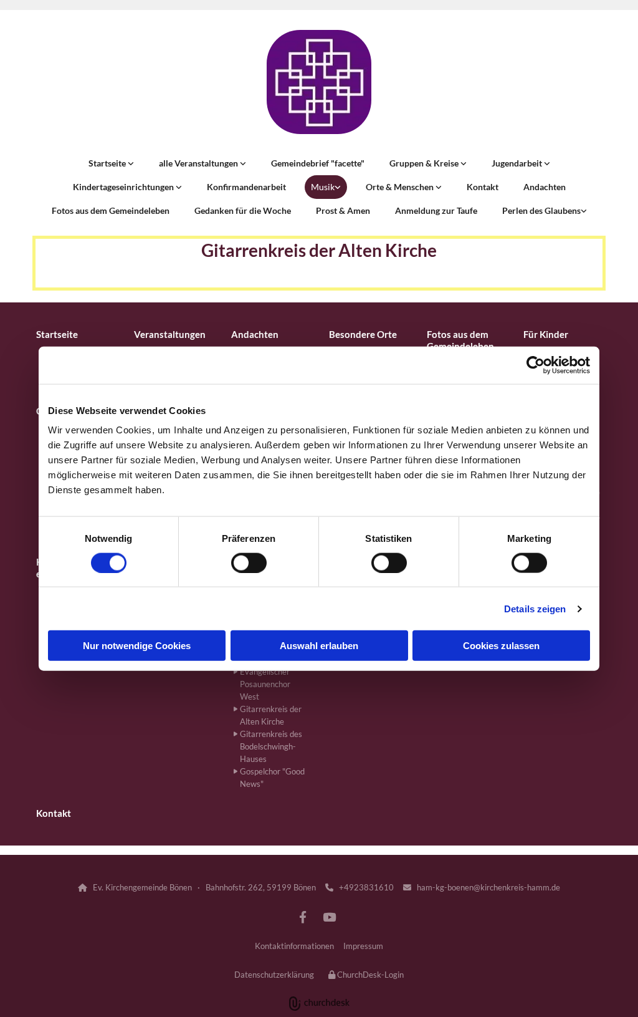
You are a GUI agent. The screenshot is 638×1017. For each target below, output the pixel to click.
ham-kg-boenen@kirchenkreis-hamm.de (481, 887)
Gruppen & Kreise (424, 163)
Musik (323, 186)
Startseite (108, 163)
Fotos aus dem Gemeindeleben (110, 210)
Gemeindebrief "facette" (317, 163)
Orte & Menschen (401, 186)
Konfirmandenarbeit (246, 186)
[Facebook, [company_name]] (302, 916)
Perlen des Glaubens (541, 210)
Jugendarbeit (518, 163)
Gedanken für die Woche (242, 210)
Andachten (544, 186)
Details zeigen (535, 608)
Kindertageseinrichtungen (124, 186)
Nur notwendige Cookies (137, 645)
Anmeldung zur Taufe (436, 210)
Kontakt (482, 186)
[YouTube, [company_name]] (329, 916)
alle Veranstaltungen (199, 163)
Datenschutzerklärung (274, 975)
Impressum (363, 946)
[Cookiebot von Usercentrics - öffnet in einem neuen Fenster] (535, 364)
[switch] (249, 562)
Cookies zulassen (501, 645)
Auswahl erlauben (319, 645)
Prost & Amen (343, 210)
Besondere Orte (363, 334)
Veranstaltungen (170, 334)
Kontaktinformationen (294, 946)
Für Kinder (545, 334)
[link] (111, 163)
